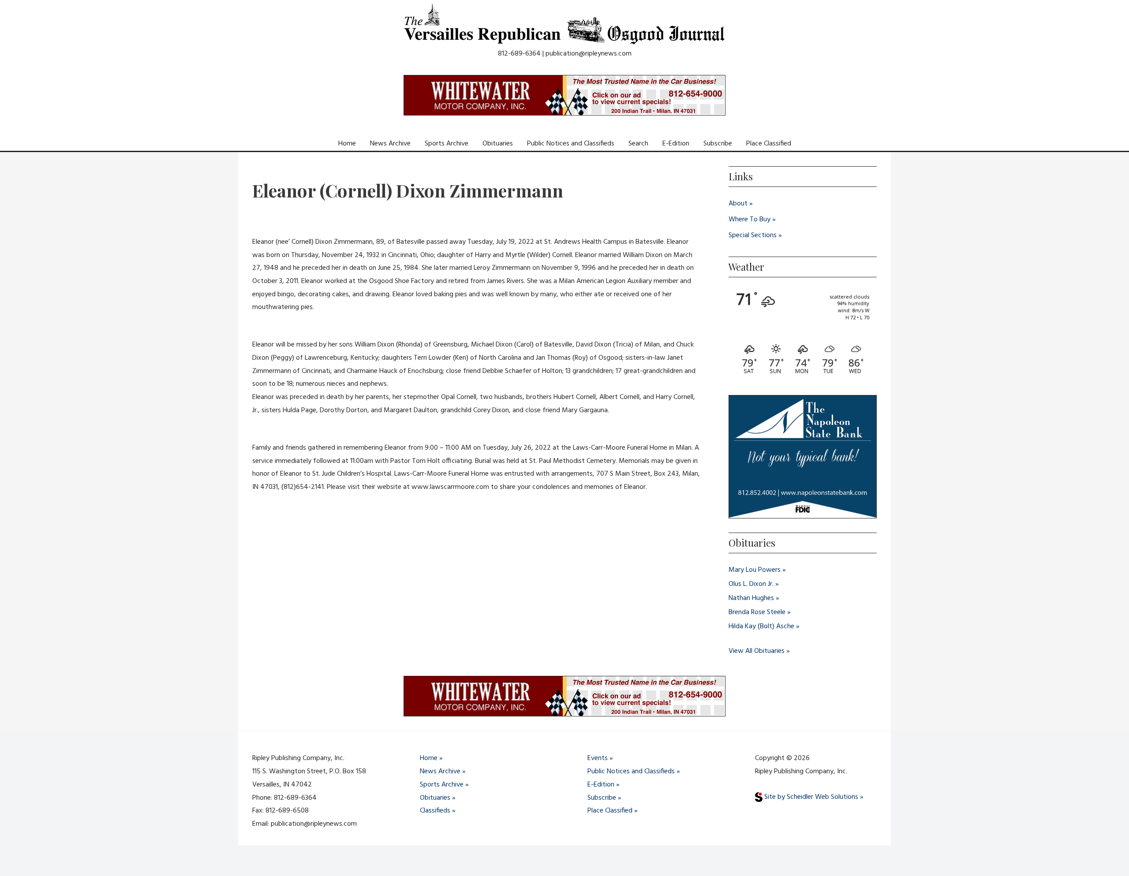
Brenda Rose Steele (757, 612)
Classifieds (435, 810)
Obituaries (497, 143)
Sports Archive (446, 143)
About (738, 203)
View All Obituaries (757, 651)
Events (597, 758)
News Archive (390, 143)
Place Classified (768, 143)
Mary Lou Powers (755, 570)
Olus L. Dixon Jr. (751, 584)
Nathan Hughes (751, 598)
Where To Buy (749, 219)
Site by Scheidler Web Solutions (810, 797)
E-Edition (675, 143)
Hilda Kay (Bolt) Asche (761, 626)
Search (638, 143)
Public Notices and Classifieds (570, 143)
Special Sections (753, 235)
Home (347, 143)
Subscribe (717, 143)
